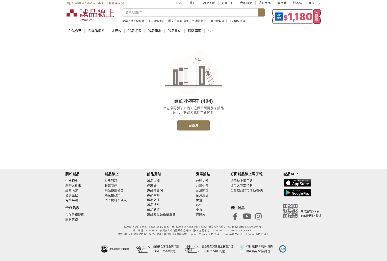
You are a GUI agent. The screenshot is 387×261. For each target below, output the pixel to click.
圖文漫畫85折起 (178, 20)
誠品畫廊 (174, 31)
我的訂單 (246, 2)
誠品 (153, 185)
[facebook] (235, 216)
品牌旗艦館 (96, 31)
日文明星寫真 (237, 20)
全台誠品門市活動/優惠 (246, 190)
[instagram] (258, 216)
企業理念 (71, 180)
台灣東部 (202, 195)
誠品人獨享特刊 (241, 185)
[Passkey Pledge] (105, 249)
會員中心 (228, 2)
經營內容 (71, 190)
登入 (179, 2)
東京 (199, 209)
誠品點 (297, 2)
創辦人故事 (73, 185)
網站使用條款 (114, 190)
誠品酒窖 (153, 209)
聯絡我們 (111, 185)
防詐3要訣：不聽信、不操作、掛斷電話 (99, 3)
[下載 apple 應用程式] (297, 182)
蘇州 (199, 205)
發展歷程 (71, 195)
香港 (199, 200)
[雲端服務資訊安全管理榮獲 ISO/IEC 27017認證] (193, 249)
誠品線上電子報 (241, 180)
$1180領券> (156, 20)
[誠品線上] (90, 15)
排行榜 (116, 31)
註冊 (192, 2)
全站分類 (75, 31)
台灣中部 (202, 185)
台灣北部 (202, 180)
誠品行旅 (153, 204)
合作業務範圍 (74, 214)
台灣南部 (202, 190)
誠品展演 (153, 200)
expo (211, 31)
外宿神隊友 (199, 20)
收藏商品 (265, 2)
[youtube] (247, 216)
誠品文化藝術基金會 (161, 214)
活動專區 (194, 31)
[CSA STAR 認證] (282, 249)
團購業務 (71, 219)
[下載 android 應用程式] (297, 192)
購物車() (315, 2)
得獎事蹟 (71, 200)
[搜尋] (261, 12)
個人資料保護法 (116, 200)
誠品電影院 (155, 190)
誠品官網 (153, 180)
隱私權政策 (113, 195)
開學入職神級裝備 (133, 20)
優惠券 (281, 2)
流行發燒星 (217, 20)
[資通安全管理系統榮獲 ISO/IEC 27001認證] (144, 249)
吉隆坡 (200, 214)
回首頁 (193, 125)
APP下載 (209, 2)
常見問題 (111, 180)
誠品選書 (134, 31)
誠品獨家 (154, 31)
